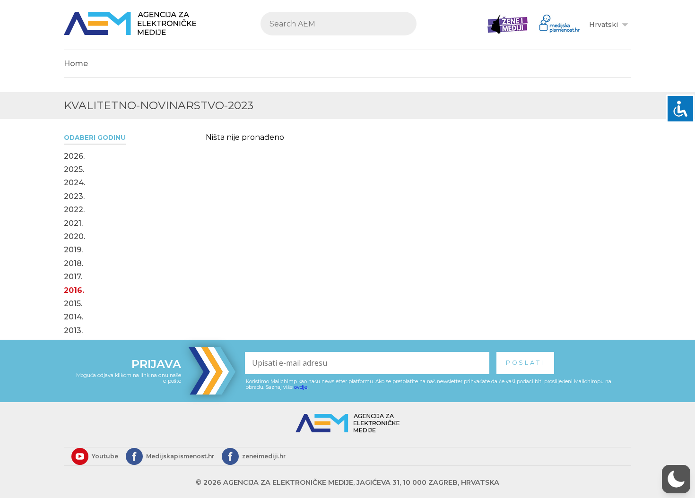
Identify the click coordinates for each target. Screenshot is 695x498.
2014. (73, 317)
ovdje (300, 387)
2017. (73, 277)
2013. (73, 330)
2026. (74, 156)
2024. (74, 183)
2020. (74, 236)
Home (76, 63)
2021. (73, 223)
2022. (74, 210)
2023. (74, 196)
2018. (73, 263)
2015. (73, 304)
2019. (73, 250)
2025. (74, 169)
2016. (74, 290)
